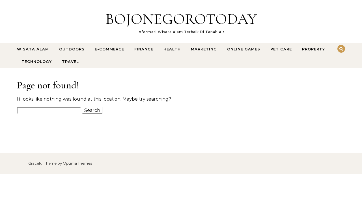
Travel (70, 61)
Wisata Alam (33, 49)
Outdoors (72, 49)
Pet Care (281, 49)
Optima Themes (77, 163)
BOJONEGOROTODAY (181, 19)
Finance (143, 49)
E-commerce (109, 49)
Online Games (243, 49)
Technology (36, 61)
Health (172, 49)
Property (313, 49)
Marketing (204, 49)
